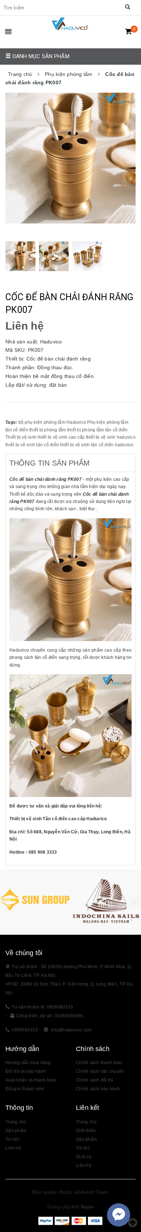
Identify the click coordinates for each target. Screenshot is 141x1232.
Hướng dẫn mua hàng (28, 1062)
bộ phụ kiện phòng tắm (41, 422)
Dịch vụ (83, 1156)
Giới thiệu (86, 1130)
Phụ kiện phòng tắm (107, 422)
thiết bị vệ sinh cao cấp (61, 437)
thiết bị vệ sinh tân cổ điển (32, 444)
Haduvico (76, 422)
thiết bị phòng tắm (47, 429)
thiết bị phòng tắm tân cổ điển (97, 429)
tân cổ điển (16, 429)
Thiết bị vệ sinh (21, 437)
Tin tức (83, 1148)
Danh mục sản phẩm (40, 56)
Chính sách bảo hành (98, 1088)
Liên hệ (13, 1148)
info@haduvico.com (71, 1029)
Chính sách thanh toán (99, 1062)
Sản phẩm (15, 1130)
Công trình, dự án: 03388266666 (50, 1015)
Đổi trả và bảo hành (25, 1071)
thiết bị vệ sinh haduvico (111, 437)
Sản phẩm (86, 1139)
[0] (128, 31)
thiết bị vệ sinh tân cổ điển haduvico (96, 444)
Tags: (11, 422)
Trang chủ (15, 1121)
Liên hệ (83, 1165)
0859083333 (25, 1029)
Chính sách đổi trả (95, 1080)
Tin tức (12, 1139)
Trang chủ (86, 1121)
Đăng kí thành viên (24, 1088)
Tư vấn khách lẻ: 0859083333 (42, 1007)
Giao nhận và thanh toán (30, 1080)
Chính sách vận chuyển (100, 1071)
